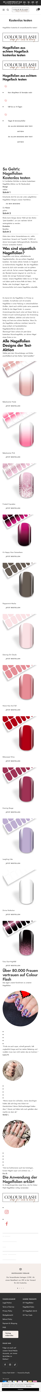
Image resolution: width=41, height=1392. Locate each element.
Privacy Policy (7, 1311)
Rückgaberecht (8, 1315)
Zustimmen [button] (20, 1389)
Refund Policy (7, 1319)
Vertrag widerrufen (9, 1334)
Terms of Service (8, 1307)
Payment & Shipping (10, 1323)
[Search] (8, 10)
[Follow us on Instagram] (10, 1364)
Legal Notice (7, 1303)
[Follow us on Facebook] (5, 1364)
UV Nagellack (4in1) (30, 1311)
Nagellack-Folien (28, 1307)
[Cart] (37, 10)
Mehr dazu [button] (28, 1386)
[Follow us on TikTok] (14, 1364)
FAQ (4, 1327)
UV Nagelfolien (28, 1303)
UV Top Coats (27, 1315)
